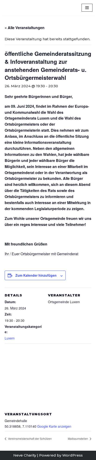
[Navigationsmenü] (87, 8)
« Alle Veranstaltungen (25, 27)
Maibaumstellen (78, 438)
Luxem (10, 338)
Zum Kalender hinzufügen (36, 275)
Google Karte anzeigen (54, 426)
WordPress (72, 455)
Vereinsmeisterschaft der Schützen (29, 438)
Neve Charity (24, 455)
